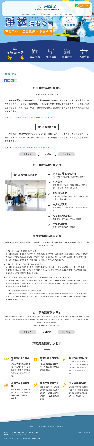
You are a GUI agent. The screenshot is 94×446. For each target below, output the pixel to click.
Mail (11, 438)
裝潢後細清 (16, 319)
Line (76, 5)
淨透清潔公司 (47, 7)
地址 (18, 438)
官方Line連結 (16, 434)
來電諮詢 (27, 154)
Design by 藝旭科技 (83, 432)
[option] (25, 196)
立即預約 (85, 5)
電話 (5, 438)
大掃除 (25, 319)
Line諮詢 (47, 154)
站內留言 (66, 154)
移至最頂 (90, 442)
